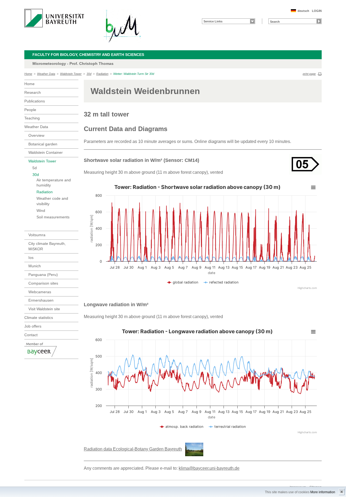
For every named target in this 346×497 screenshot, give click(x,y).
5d (34, 168)
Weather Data (46, 73)
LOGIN (317, 10)
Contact (31, 335)
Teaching (32, 118)
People (30, 110)
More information (322, 492)
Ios (31, 257)
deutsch (303, 10)
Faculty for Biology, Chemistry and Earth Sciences (88, 54)
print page (309, 73)
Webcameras (39, 292)
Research (32, 92)
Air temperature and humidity (53, 183)
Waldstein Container (45, 152)
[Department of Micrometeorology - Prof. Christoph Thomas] (122, 26)
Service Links (213, 21)
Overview (36, 135)
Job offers (32, 326)
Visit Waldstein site (44, 309)
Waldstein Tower (71, 73)
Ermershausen (41, 300)
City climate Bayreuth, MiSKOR (47, 246)
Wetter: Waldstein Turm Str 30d (133, 73)
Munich (34, 266)
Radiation (102, 73)
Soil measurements (52, 217)
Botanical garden (42, 144)
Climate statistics (38, 317)
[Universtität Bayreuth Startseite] (54, 18)
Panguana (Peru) (43, 274)
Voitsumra (36, 235)
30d (88, 73)
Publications (34, 101)
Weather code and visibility (52, 201)
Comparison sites (43, 283)
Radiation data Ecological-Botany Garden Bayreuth (133, 449)
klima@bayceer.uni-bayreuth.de (209, 468)
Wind (40, 210)
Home (28, 73)
